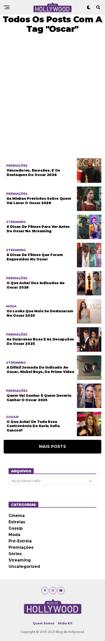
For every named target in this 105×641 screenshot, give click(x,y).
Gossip (16, 528)
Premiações (21, 547)
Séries (15, 553)
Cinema (17, 515)
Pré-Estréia (20, 541)
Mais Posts (52, 446)
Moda (14, 534)
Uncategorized (24, 566)
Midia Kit (65, 623)
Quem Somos (43, 623)
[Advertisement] (52, 96)
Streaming (20, 560)
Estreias (17, 522)
